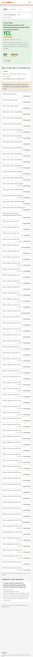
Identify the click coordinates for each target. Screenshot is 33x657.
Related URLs (12, 9)
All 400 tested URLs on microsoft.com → (14, 79)
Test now (7, 61)
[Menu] (29, 2)
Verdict (5, 9)
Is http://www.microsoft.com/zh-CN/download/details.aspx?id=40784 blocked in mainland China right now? (14, 585)
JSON (8, 607)
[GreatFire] (8, 2)
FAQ (19, 9)
